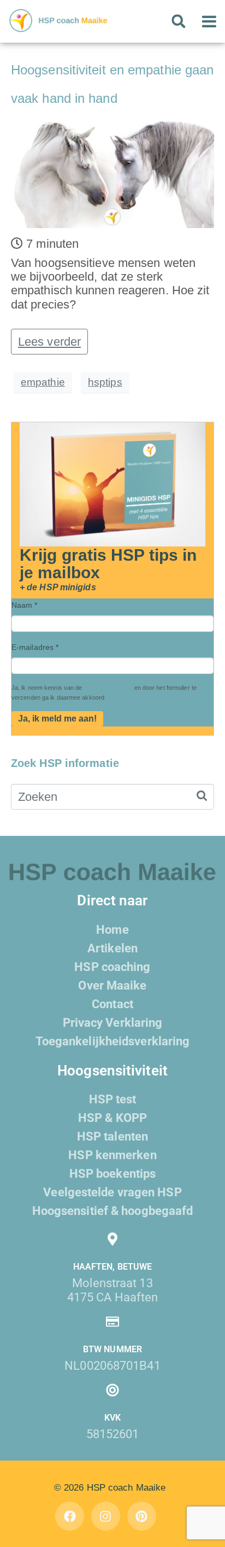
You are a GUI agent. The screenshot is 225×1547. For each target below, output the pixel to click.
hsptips (105, 382)
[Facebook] (69, 1516)
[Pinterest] (141, 1516)
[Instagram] (105, 1516)
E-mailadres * (34, 647)
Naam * (24, 605)
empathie (43, 382)
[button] (178, 21)
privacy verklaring (108, 687)
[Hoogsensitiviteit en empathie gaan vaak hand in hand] (112, 174)
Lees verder (49, 341)
